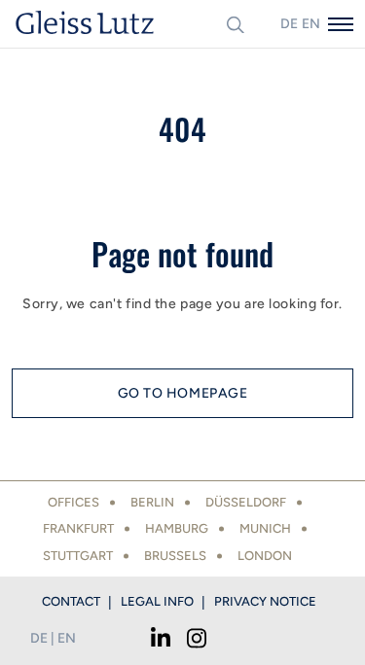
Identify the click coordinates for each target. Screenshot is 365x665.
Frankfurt (78, 528)
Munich (265, 528)
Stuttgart (78, 555)
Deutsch (289, 24)
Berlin (152, 502)
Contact (71, 601)
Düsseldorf (245, 502)
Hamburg (176, 528)
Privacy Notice (265, 601)
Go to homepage (183, 393)
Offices (73, 502)
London (264, 555)
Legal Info (157, 601)
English (310, 24)
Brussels (175, 555)
